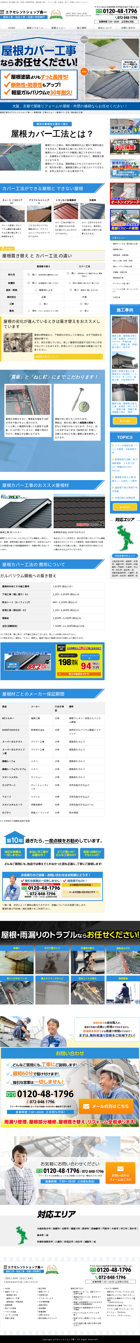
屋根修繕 (8, 1305)
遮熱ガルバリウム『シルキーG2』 (121, 1292)
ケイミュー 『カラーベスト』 (119, 1316)
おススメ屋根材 (112, 1289)
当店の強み (43, 1305)
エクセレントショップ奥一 (64, 1339)
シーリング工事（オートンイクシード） (125, 290)
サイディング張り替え (121, 283)
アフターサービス (46, 1298)
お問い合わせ (128, 27)
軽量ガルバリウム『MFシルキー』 (121, 1295)
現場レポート (44, 1292)
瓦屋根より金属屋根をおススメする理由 (87, 1309)
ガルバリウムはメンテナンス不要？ (86, 1314)
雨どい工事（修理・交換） (123, 260)
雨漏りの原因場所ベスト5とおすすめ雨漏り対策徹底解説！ (87, 1303)
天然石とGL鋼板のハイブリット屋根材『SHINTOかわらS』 (121, 1300)
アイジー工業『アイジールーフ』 (120, 1309)
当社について (105, 27)
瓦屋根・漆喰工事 (120, 272)
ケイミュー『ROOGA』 (116, 1312)
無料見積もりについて (48, 1318)
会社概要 (42, 1308)
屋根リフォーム (35, 27)
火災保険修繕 (44, 1302)
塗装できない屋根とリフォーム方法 (87, 1319)
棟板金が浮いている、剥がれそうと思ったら (87, 1298)
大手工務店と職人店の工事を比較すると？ (87, 1324)
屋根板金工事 (118, 278)
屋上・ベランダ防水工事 (122, 266)
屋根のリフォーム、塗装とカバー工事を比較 (87, 1293)
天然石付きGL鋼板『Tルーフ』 (119, 1306)
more (126, 421)
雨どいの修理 (10, 1308)
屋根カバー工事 (12, 1298)
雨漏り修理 (9, 1318)
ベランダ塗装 (10, 1312)
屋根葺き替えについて (47, 356)
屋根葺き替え (118, 249)
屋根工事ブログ (77, 1289)
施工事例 (81, 27)
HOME (11, 27)
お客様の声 (43, 1295)
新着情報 (42, 1312)
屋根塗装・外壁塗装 (121, 255)
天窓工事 (116, 297)
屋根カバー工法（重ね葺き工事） (126, 243)
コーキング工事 (11, 1315)
